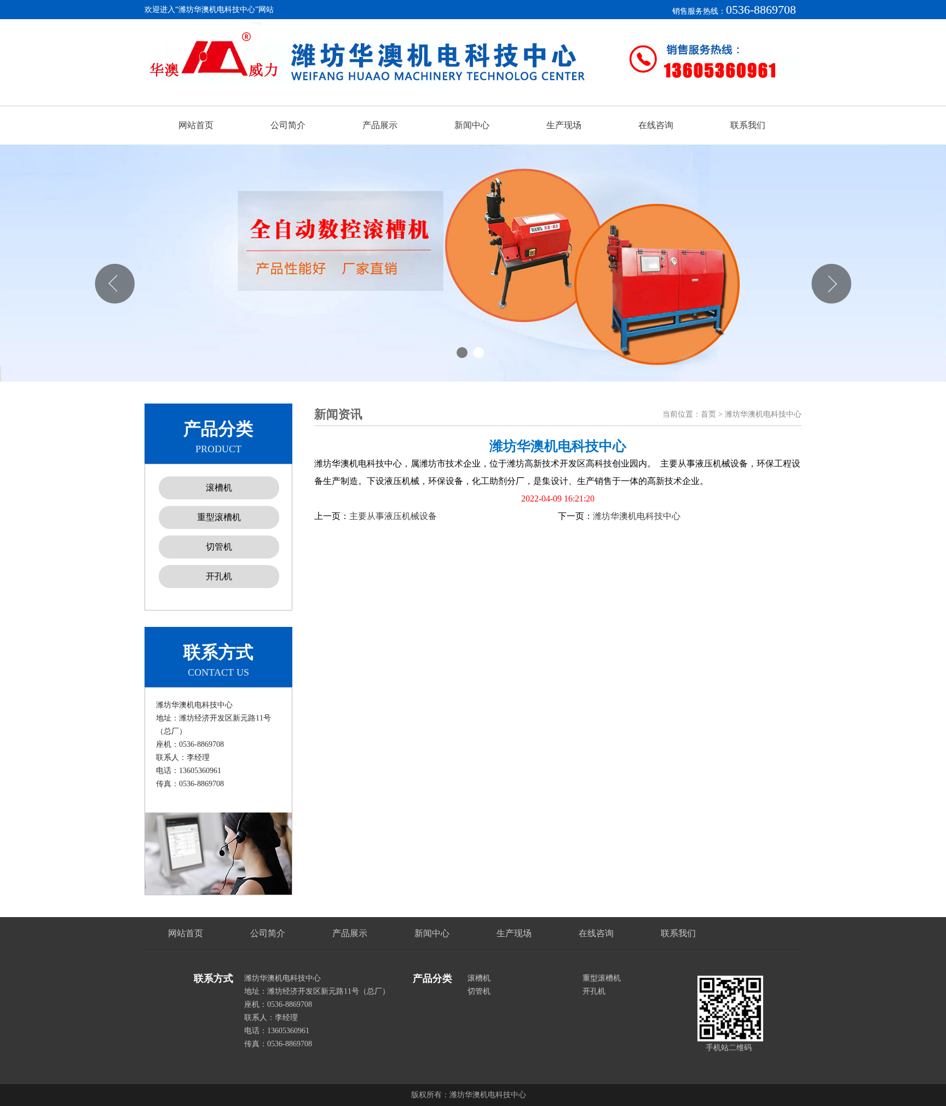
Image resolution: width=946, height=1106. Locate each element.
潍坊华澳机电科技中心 (636, 516)
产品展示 (379, 125)
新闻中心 (471, 125)
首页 (708, 414)
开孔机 (219, 576)
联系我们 (747, 125)
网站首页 (196, 125)
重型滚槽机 (219, 517)
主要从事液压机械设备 (393, 516)
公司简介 (287, 125)
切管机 (219, 546)
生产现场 (563, 125)
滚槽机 (219, 487)
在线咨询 (655, 125)
